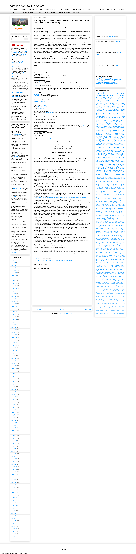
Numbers (109, 105)
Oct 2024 (14, 317)
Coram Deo (106, 286)
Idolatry (115, 126)
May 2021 (14, 422)
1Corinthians (99, 126)
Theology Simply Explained (107, 100)
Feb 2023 (14, 368)
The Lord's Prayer (108, 175)
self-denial (101, 299)
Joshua (111, 150)
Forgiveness (121, 146)
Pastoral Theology (101, 166)
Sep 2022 (14, 381)
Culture (97, 204)
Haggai (103, 306)
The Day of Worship (119, 269)
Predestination (100, 149)
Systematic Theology (116, 312)
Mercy (116, 150)
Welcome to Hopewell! (28, 6)
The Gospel (114, 146)
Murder (107, 195)
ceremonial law (120, 178)
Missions (105, 133)
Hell (123, 132)
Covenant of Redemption (112, 261)
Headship (108, 249)
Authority (117, 151)
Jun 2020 (14, 451)
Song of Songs (18, 149)
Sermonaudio (119, 93)
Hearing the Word (102, 150)
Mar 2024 (14, 335)
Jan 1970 (13, 539)
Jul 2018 (13, 510)
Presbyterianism (100, 252)
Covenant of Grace (105, 164)
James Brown (109, 266)
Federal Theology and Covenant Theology (110, 138)
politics (106, 218)
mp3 (13, 62)
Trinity (103, 116)
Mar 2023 (14, 366)
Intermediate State (101, 266)
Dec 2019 (14, 466)
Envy (104, 248)
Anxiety (103, 202)
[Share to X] (47, 258)
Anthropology (99, 238)
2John (117, 245)
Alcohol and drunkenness (111, 224)
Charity (118, 212)
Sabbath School (17, 134)
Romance (122, 181)
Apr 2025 (13, 301)
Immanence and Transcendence (103, 290)
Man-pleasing (109, 278)
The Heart (122, 190)
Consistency (98, 303)
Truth (117, 200)
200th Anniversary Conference (117, 244)
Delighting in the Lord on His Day (106, 82)
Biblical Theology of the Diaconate (105, 127)
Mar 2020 (14, 459)
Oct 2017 (13, 534)
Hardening (122, 225)
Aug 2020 (14, 446)
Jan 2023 (13, 371)
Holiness (108, 116)
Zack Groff (111, 313)
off (122, 313)
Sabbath (101, 117)
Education (106, 304)
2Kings (105, 126)
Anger (109, 218)
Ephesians (50, 260)
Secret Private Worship (111, 295)
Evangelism (106, 122)
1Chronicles (106, 161)
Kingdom (98, 140)
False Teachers (110, 184)
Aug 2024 (14, 322)
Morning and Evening (105, 222)
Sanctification (100, 102)
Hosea (117, 167)
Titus (107, 154)
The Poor (98, 218)
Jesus (123, 290)
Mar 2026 (14, 273)
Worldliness (108, 159)
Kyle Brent (98, 292)
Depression (116, 238)
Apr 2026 (13, 270)
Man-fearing (107, 205)
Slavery (105, 181)
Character (104, 302)
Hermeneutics (118, 263)
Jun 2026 (13, 265)
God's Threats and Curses (102, 239)
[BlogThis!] (45, 258)
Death (107, 149)
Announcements (42, 260)
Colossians (104, 144)
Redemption (109, 174)
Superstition (99, 282)
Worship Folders (110, 270)
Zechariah (116, 313)
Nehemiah (113, 292)
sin (98, 314)
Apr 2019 (13, 487)
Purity (119, 222)
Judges (115, 163)
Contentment (99, 156)
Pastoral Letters (67, 260)
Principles (118, 309)
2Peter (102, 283)
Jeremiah (122, 249)
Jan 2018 (13, 526)
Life (120, 201)
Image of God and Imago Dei (116, 198)
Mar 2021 (13, 428)
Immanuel (110, 265)
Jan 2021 (13, 433)
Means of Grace (120, 124)
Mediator (98, 200)
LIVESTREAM (16, 12)
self (96, 314)
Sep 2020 (14, 443)
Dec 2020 (14, 435)
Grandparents (99, 306)
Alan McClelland (109, 299)
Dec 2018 (14, 497)
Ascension (122, 245)
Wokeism (113, 282)
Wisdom (109, 126)
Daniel (123, 286)
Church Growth (108, 285)
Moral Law (117, 133)
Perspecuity (113, 309)
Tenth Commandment (119, 217)
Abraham (103, 259)
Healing (98, 221)
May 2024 (14, 329)
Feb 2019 (14, 492)
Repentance (117, 117)
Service (100, 181)
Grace (103, 113)
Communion (105, 208)
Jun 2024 (14, 327)
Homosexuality (99, 215)
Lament (103, 292)
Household (122, 276)
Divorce (114, 262)
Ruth (102, 200)
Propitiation (116, 215)
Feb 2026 (14, 275)
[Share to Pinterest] (50, 258)
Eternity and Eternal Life (115, 192)
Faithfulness (121, 164)
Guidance (113, 289)
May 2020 (14, 453)
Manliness (116, 307)
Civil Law (122, 272)
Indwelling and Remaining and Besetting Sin (107, 226)
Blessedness (121, 149)
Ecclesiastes (111, 133)
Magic (103, 278)
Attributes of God (120, 183)
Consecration (105, 167)
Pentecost (114, 222)
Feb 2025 (14, 306)
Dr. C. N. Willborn (110, 275)
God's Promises (109, 171)
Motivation (107, 279)
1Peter (113, 159)
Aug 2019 (14, 477)
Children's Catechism (101, 107)
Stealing (104, 236)
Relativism (105, 310)
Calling (97, 184)
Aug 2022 (14, 384)
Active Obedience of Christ (117, 229)
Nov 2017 (14, 531)
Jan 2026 (13, 278)
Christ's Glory (114, 122)
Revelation (112, 106)
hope (119, 157)
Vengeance (117, 175)
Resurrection (121, 126)
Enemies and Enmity (118, 161)
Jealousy (120, 290)
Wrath (110, 123)
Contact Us (76, 12)
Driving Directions (64, 12)
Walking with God (100, 270)
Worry (102, 218)
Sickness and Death (116, 242)
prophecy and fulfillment (111, 173)
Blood (97, 285)
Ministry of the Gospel (115, 205)
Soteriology (111, 296)
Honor (102, 221)
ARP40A (13, 64)
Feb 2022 (14, 399)
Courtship (103, 174)
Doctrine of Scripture (118, 130)
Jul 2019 (13, 479)
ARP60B (17, 62)
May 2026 (14, 267)
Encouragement (100, 225)
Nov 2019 (14, 469)
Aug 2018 (14, 508)
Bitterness (98, 246)
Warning (123, 312)
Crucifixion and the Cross (105, 262)
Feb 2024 (14, 337)
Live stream (105, 99)
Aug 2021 (14, 415)
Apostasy (98, 231)
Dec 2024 (14, 311)
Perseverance (99, 137)
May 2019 (14, 484)
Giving (111, 163)
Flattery (109, 263)
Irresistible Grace (114, 290)
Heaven (98, 132)
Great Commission (105, 160)
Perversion (109, 235)
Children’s (37, 81)
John (111, 109)
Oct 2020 (14, 441)
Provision (108, 252)
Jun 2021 (13, 420)
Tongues (104, 282)
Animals (115, 299)
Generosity (106, 163)
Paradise (98, 280)
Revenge (122, 215)
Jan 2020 (14, 464)
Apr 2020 (14, 456)
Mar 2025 (14, 304)
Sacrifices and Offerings (102, 217)
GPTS (110, 289)
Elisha (110, 304)
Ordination (122, 173)
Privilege (97, 295)
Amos (117, 159)
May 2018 (14, 515)
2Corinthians (108, 134)
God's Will (117, 184)
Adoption (116, 144)
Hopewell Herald (58, 260)
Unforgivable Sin (113, 255)
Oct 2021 (13, 410)
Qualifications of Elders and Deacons (113, 140)
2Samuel (98, 115)
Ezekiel (97, 289)
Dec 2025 (14, 280)
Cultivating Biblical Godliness (110, 170)
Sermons (38, 12)
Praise (97, 228)
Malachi (105, 307)
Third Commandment (110, 178)
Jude (123, 204)
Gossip (105, 198)
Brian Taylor (109, 259)
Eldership (122, 144)
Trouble (117, 297)
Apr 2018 (13, 518)
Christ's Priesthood (101, 120)
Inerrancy (116, 265)
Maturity (108, 292)
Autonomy (105, 300)
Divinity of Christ (106, 130)
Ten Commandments (112, 137)
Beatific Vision (110, 180)
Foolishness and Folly (101, 219)
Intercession (107, 215)
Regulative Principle (106, 112)
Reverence (101, 269)
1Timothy (122, 110)
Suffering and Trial (111, 103)
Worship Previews (100, 191)
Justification (114, 116)
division (123, 297)
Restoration (116, 241)
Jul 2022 (13, 386)
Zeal (118, 282)
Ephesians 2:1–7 (54, 138)
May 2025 (14, 298)
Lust (103, 205)
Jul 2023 (13, 355)
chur (120, 297)
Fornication (99, 209)
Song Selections (111, 310)
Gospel (118, 153)
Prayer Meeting (120, 106)
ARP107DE (22, 61)
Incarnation (113, 149)
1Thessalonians (120, 154)
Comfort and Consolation (112, 202)
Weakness (105, 244)
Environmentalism (120, 275)
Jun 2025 (13, 296)
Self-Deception (102, 242)
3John (101, 224)
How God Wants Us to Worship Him (106, 80)
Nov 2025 (14, 283)
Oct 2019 (13, 472)
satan (116, 270)
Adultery (98, 180)
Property (123, 309)
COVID (114, 212)
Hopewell (102, 234)
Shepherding (99, 183)
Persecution (99, 110)
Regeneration (110, 113)
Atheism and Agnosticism (110, 197)
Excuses (123, 287)
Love (107, 120)
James (97, 159)
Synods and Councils (100, 297)
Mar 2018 (14, 521)
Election (105, 123)
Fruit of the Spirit (108, 187)
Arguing (113, 283)
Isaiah (104, 103)
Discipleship (112, 188)
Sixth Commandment (109, 200)
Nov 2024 (14, 314)
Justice (112, 181)
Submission (105, 185)
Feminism (122, 238)
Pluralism (98, 293)
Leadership (98, 205)
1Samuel (118, 120)
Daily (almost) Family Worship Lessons (107, 83)
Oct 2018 (14, 503)
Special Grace (117, 296)
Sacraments (99, 133)
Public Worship (107, 110)
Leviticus (98, 113)
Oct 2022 (14, 379)
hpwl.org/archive (114, 85)
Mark (123, 113)
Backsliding (103, 180)
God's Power (106, 147)
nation (97, 299)
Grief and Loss (115, 225)
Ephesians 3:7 (15, 96)
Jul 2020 (13, 448)
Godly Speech (120, 139)
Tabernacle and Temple (113, 143)
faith (123, 112)
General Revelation (107, 209)
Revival (110, 166)
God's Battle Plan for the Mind (111, 194)
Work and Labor (112, 157)
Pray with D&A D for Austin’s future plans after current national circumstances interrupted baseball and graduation (60, 197)
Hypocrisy (107, 221)
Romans (106, 97)
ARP (105, 299)
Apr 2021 (13, 425)
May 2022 (14, 391)
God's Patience (111, 204)
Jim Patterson (113, 306)
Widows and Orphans (106, 212)
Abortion (98, 259)
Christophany (102, 285)
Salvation (98, 151)
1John (117, 127)
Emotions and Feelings (109, 287)
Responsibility (109, 241)
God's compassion (113, 239)
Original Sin (99, 268)
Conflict (123, 231)
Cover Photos (104, 303)
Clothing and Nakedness (119, 285)
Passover (103, 235)
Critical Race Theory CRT (115, 286)
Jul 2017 (13, 536)
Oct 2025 (13, 286)
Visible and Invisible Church (116, 236)
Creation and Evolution (108, 214)
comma (120, 313)
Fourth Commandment (112, 156)
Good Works (99, 146)
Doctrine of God (120, 262)
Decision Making (99, 287)
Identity (117, 289)
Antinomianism (100, 154)
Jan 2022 (13, 402)
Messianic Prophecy (101, 157)
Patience (122, 226)
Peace (123, 156)
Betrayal (117, 272)
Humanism (107, 306)
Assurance (116, 134)
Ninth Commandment (102, 190)
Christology (111, 107)
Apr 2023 (13, 363)
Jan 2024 (13, 340)
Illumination (122, 289)
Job (115, 171)
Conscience (103, 184)
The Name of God (111, 297)
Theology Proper (115, 195)
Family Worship (103, 95)
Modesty (98, 235)
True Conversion (108, 151)
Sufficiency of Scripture (102, 255)
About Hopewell (28, 12)
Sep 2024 (14, 319)
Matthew (113, 97)
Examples (118, 304)
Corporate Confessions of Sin (111, 273)
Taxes (106, 297)
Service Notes (105, 296)
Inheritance (115, 249)
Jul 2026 (13, 262)
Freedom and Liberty (101, 276)
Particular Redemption (105, 309)
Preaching (112, 124)
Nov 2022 (14, 376)
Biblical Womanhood (120, 283)
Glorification (110, 119)
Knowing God (121, 266)
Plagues (104, 280)
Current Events (121, 303)
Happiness (122, 219)
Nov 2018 (14, 500)
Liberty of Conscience (118, 234)
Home (62, 309)
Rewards (116, 181)
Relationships (103, 295)
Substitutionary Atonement (110, 129)
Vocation (112, 183)
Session (109, 242)
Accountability (108, 283)
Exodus (98, 99)
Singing (111, 217)
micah (112, 154)
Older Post (87, 309)
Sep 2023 (14, 350)
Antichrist (119, 299)
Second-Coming (100, 141)
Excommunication (113, 208)
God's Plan (107, 225)
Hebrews (115, 105)
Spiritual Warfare (113, 190)
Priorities (123, 293)
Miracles (116, 187)
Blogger (71, 549)
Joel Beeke (119, 306)
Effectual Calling (104, 192)
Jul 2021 (13, 417)
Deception (103, 275)
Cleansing (116, 180)
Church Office (107, 177)
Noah (123, 307)
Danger (97, 304)
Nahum (16, 137)
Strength (116, 166)
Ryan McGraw (108, 269)
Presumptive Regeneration (113, 293)
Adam (123, 195)
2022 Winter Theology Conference (105, 245)
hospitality (122, 282)
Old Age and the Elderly (117, 279)
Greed (112, 263)
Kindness (98, 278)
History (97, 234)
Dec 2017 (14, 528)
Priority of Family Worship (103, 78)
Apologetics (99, 197)
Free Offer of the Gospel (113, 219)
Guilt (113, 209)
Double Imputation (120, 218)
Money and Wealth (118, 147)
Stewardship (121, 280)
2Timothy (108, 141)
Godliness (116, 232)
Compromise (99, 273)
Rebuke (116, 207)
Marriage (111, 117)
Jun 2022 (13, 389)
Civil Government (115, 132)
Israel (120, 180)
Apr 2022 (13, 394)
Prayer (116, 102)
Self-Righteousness (110, 228)
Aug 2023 (14, 353)
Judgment (99, 116)
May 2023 (14, 360)
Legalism (110, 144)
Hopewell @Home (50, 12)
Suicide (123, 296)
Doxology (101, 304)
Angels (112, 272)
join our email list (20, 30)
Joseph (115, 266)
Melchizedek (117, 278)
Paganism (98, 309)
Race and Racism (107, 207)
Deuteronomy (105, 106)
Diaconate (110, 153)
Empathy (114, 304)
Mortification (115, 141)
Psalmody (122, 235)
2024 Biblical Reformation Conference (114, 258)
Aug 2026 (14, 260)
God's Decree (120, 214)
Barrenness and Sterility (115, 300)
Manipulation (110, 307)
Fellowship (122, 150)
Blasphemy (109, 231)
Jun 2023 (13, 358)
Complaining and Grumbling (111, 201)
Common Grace (99, 286)
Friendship (112, 167)
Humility (118, 113)
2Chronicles (98, 283)
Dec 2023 (14, 342)
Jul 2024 (13, 324)
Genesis (98, 97)
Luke (123, 100)
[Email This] (44, 258)
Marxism (120, 307)
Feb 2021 (13, 430)
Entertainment (117, 287)
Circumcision (113, 191)
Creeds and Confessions (102, 232)
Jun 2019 (13, 482)
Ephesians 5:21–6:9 (15, 252)
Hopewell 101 (105, 124)
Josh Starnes (100, 307)
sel (124, 313)
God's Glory (108, 136)
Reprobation (108, 253)
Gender (110, 276)
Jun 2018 (13, 513)
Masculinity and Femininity (105, 251)
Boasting (105, 246)
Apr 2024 (13, 332)
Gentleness (115, 276)
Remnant (102, 228)
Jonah (119, 204)
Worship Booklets (104, 229)
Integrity (122, 265)
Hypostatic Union (120, 188)
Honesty (104, 265)
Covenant (122, 122)
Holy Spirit (119, 123)
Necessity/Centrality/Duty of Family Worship (109, 79)
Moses (101, 279)
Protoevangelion (99, 310)
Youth (107, 191)
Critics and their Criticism (112, 303)
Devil (113, 218)
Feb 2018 (14, 523)
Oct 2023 (14, 348)
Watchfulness (99, 313)
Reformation (111, 168)
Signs (113, 211)
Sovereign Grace (119, 115)
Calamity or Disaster (119, 259)
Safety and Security (119, 253)
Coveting (122, 202)
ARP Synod (122, 270)
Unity (107, 188)
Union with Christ (117, 112)
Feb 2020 (14, 461)
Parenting (112, 120)
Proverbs (16, 156)
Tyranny (109, 282)
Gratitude (102, 249)
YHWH (107, 313)
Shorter (36, 85)
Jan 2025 (13, 309)
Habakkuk (122, 232)
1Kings (114, 123)
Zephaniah (122, 200)
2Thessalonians (117, 185)
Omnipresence (121, 251)
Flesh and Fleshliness (103, 289)
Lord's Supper (107, 146)
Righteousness (117, 174)
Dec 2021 (14, 404)
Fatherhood (121, 208)
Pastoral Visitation (120, 292)
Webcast (103, 313)
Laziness (108, 234)
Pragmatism (103, 293)
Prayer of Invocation (112, 268)
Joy (107, 132)
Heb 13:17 (14, 196)
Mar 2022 (14, 397)
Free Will (122, 304)
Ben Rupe (103, 231)
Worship (106, 117)
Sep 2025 (14, 288)
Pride (103, 132)
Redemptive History (106, 211)
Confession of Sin (108, 238)
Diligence (103, 204)
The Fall (110, 185)
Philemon (104, 268)
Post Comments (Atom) (65, 313)
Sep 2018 (14, 505)
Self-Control (119, 295)
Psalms (122, 95)
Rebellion (98, 236)
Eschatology (99, 163)
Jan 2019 (13, 495)
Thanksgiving (102, 188)
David (111, 232)
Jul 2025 (13, 293)
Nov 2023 (14, 345)
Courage (98, 174)
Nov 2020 (14, 438)
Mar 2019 (14, 490)
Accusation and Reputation (103, 272)
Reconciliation (103, 168)
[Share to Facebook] (48, 258)
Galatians (98, 147)
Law (103, 195)
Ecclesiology (99, 123)
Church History (116, 231)
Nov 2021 (14, 407)
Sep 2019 (14, 474)
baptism (98, 112)
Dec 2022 (14, 373)
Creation (114, 164)
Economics (116, 177)
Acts (111, 99)
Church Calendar (100, 261)
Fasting (101, 198)
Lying (111, 215)
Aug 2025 (14, 291)
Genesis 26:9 (83, 125)
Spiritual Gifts (106, 183)
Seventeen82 (112, 280)
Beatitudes (122, 224)
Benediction (99, 201)
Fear (108, 181)
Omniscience (101, 241)
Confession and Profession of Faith (116, 302)
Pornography (115, 235)
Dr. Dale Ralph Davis (101, 263)
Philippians (116, 110)
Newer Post (37, 309)
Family (123, 157)
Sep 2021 (13, 412)
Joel (123, 153)
